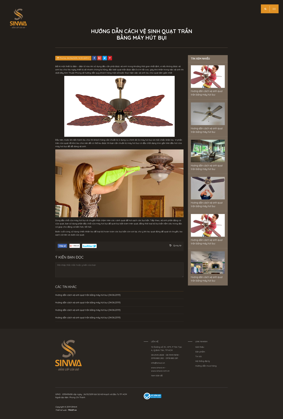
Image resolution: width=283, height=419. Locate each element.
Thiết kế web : (61, 410)
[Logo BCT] (152, 396)
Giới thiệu (199, 347)
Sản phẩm (200, 351)
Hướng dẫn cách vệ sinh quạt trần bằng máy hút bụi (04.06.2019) (88, 295)
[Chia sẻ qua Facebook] (94, 58)
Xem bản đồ (157, 375)
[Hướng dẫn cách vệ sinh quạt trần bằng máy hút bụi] (208, 76)
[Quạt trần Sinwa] (68, 355)
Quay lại (177, 245)
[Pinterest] (110, 58)
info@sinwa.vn (158, 363)
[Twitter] (104, 58)
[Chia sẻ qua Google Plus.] (74, 245)
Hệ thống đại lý (202, 361)
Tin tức (198, 356)
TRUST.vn (72, 410)
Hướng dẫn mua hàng (206, 365)
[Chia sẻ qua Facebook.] (62, 245)
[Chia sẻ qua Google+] (99, 58)
